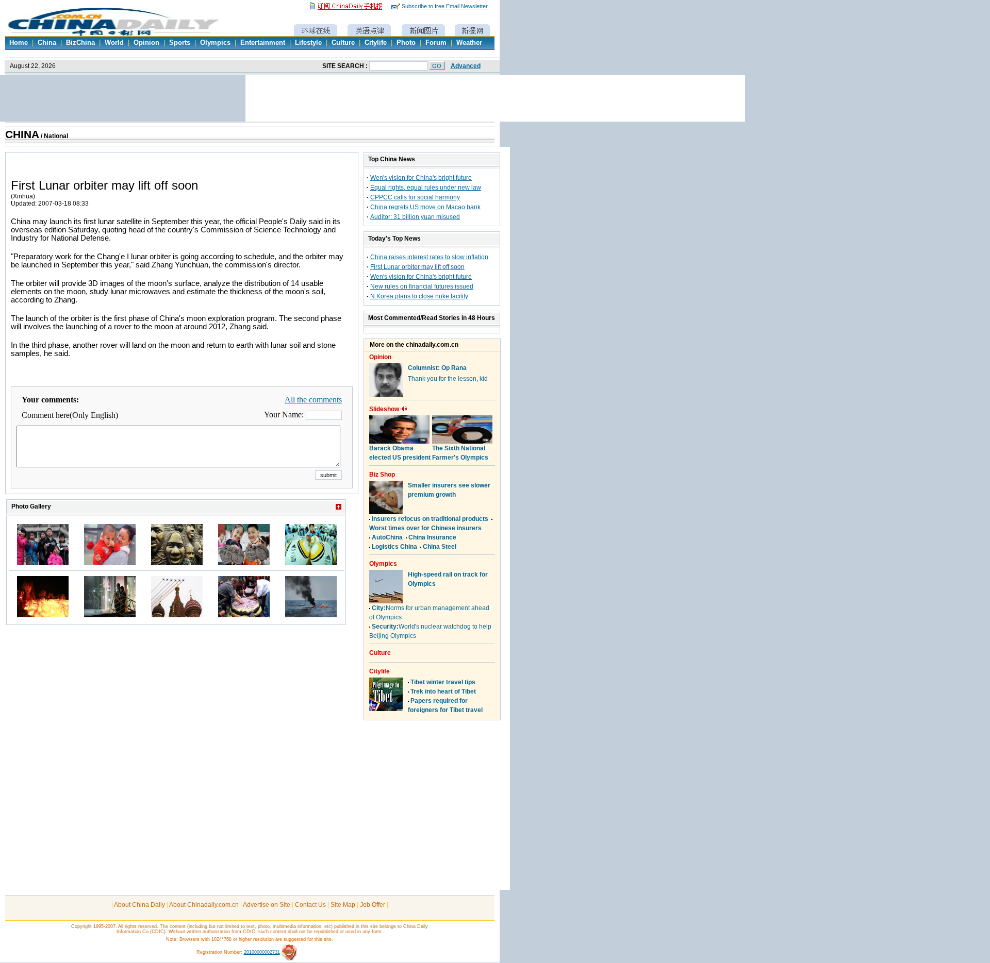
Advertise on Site (266, 904)
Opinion (146, 42)
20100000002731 (262, 952)
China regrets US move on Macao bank (425, 207)
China (47, 42)
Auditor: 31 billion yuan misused (415, 217)
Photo (406, 42)
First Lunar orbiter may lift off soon (417, 267)
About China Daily (139, 904)
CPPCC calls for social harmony (415, 197)
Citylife (376, 42)
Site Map (343, 904)
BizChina (80, 42)
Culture (343, 42)
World (114, 42)
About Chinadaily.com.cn (204, 904)
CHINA (22, 134)
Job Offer (372, 904)
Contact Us (310, 904)
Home (18, 42)
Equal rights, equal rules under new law (425, 187)
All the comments (313, 399)
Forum (436, 42)
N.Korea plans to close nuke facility (419, 296)
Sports (179, 42)
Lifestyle (308, 42)
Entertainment (262, 42)
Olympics (215, 42)
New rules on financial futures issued (421, 286)
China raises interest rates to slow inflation (429, 257)
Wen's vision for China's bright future (421, 177)
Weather (469, 42)
